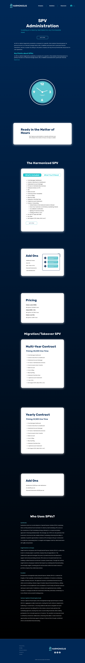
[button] (52, 6)
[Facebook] (60, 652)
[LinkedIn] (57, 652)
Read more (17, 60)
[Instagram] (55, 652)
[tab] (32, 175)
